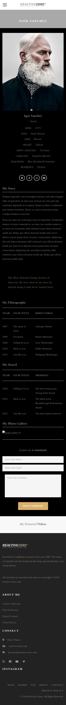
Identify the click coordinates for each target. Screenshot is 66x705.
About (43, 685)
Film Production (10, 610)
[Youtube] (44, 178)
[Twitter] (22, 178)
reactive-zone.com (28, 577)
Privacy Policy (53, 690)
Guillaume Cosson (24, 557)
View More (17, 433)
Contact (57, 685)
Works (23, 685)
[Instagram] (37, 178)
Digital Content (10, 616)
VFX (33, 685)
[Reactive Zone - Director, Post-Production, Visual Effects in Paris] (33, 5)
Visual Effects (9, 622)
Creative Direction (11, 603)
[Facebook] (29, 178)
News (11, 685)
